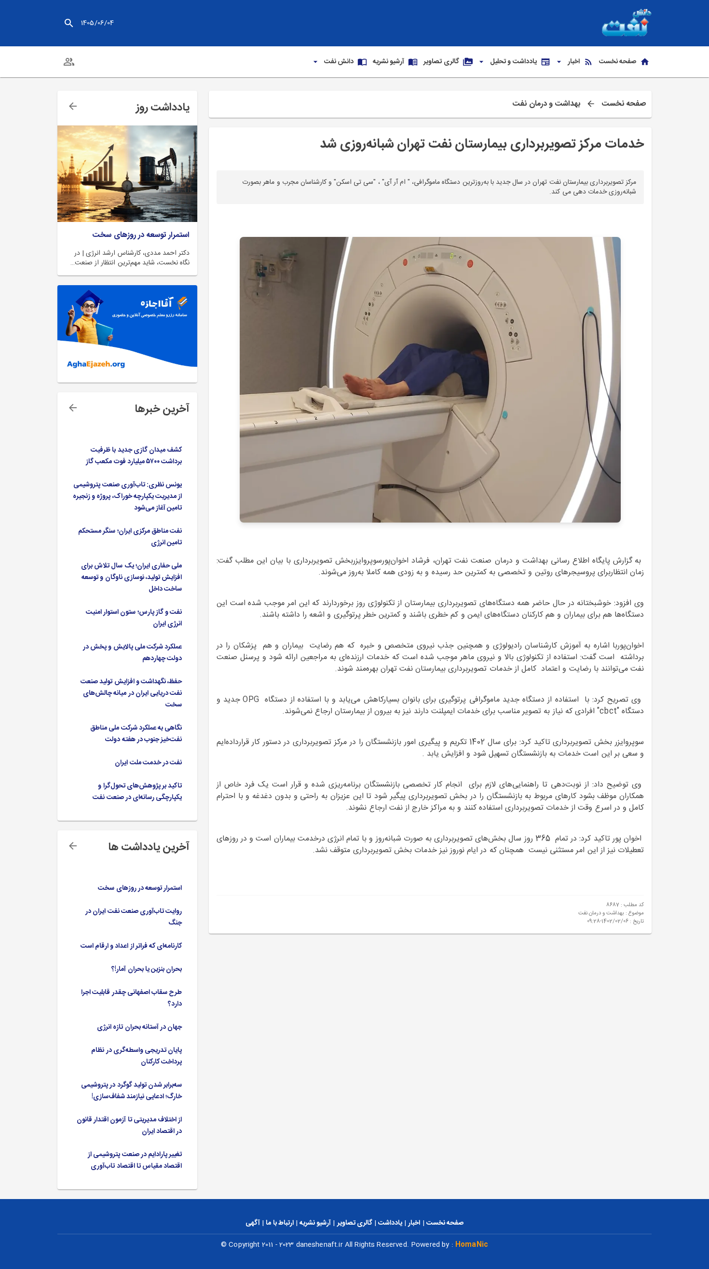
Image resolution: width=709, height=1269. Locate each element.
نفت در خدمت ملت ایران (148, 763)
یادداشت (390, 1223)
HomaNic (471, 1245)
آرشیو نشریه (315, 1223)
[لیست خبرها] (72, 407)
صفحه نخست (623, 104)
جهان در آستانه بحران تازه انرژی (139, 1027)
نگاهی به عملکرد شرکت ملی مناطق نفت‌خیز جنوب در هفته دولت (136, 733)
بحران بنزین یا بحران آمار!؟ (146, 969)
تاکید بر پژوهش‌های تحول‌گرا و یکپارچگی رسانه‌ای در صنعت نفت (137, 791)
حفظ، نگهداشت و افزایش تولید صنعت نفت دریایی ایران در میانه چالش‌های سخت (131, 693)
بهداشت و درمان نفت (546, 104)
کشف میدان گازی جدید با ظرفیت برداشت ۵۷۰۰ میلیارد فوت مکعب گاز (134, 456)
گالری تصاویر (354, 1223)
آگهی (252, 1223)
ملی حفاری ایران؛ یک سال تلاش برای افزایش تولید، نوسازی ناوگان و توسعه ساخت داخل (131, 577)
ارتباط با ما (279, 1223)
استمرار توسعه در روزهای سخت (141, 235)
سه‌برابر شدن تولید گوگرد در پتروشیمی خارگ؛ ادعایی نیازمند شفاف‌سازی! (131, 1091)
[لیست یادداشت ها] (72, 106)
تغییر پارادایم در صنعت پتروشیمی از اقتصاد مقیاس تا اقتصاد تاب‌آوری (135, 1160)
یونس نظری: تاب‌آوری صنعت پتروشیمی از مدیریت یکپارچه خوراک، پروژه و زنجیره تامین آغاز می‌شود (127, 496)
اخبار (414, 1223)
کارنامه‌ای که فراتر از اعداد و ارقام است (131, 946)
